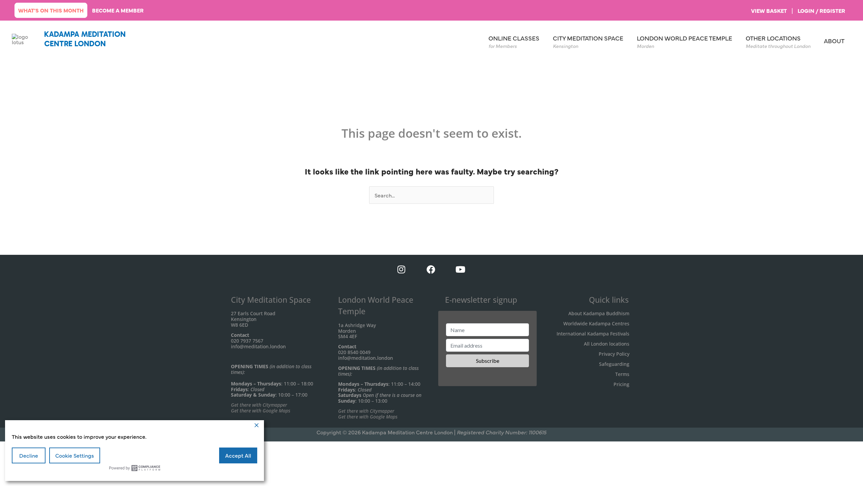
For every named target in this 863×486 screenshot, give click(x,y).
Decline (28, 455)
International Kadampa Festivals (593, 333)
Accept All (238, 455)
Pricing (621, 384)
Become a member (118, 10)
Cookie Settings (74, 455)
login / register (821, 10)
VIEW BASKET (769, 10)
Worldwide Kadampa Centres (596, 323)
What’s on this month (51, 10)
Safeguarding (614, 364)
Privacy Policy (614, 354)
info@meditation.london (258, 346)
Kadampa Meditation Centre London (85, 38)
